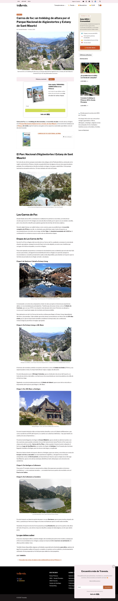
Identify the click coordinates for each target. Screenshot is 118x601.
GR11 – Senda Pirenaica (56, 578)
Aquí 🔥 (52, 79)
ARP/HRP (24, 1)
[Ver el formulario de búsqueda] (100, 1)
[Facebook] (89, 1)
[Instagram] (86, 1)
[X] (92, 1)
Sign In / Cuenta (76, 1)
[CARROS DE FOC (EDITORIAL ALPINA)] (26, 139)
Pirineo (20, 126)
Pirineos (19, 14)
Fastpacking (53, 585)
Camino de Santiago (55, 583)
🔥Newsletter (82, 5)
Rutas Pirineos (53, 576)
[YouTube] (83, 1)
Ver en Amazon (68, 136)
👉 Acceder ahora (90, 47)
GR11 (18, 1)
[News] (95, 1)
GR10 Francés (53, 580)
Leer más (84, 81)
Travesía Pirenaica (22, 29)
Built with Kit (45, 114)
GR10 (29, 1)
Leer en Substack (83, 130)
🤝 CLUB (92, 5)
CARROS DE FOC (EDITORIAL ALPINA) (49, 133)
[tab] (85, 55)
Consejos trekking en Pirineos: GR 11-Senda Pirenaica (88, 100)
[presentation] (90, 68)
